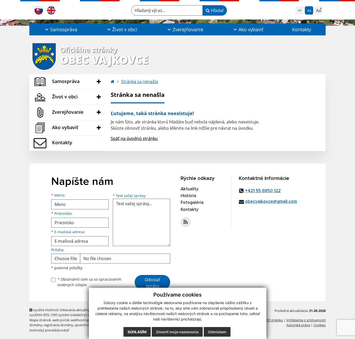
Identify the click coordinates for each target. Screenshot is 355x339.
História (188, 196)
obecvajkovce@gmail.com (271, 201)
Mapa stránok (40, 320)
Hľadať (217, 10)
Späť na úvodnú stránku (134, 138)
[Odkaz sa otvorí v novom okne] (185, 222)
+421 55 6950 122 (263, 191)
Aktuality (190, 189)
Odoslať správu (152, 283)
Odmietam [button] (217, 332)
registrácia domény (58, 325)
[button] (60, 29)
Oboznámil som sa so (89, 282)
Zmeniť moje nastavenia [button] (177, 332)
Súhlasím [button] (137, 332)
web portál (60, 320)
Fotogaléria (192, 202)
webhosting (80, 320)
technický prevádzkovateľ (49, 330)
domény (35, 325)
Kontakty (301, 29)
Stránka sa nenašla (139, 81)
